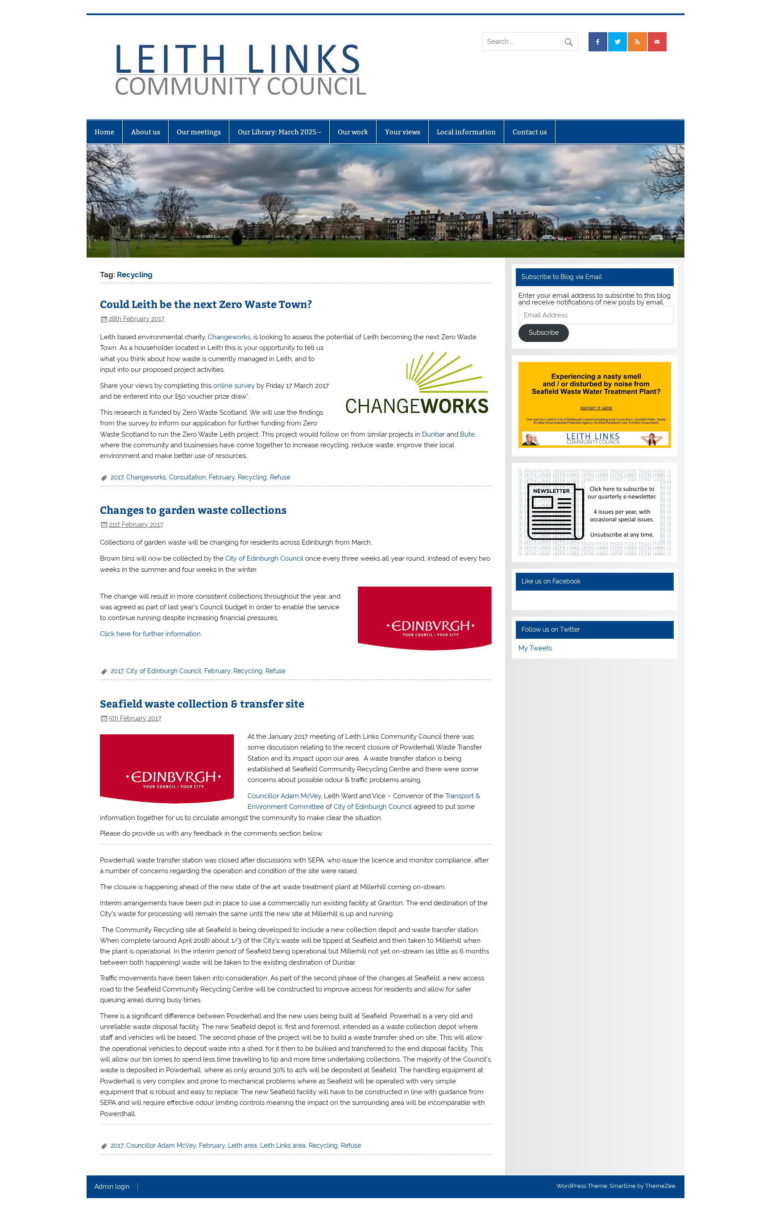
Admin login (112, 1187)
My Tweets (535, 648)
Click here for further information (150, 634)
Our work (353, 132)
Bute (467, 434)
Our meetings (199, 132)
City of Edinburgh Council (265, 558)
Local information (466, 132)
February (222, 477)
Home (104, 132)
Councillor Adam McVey (284, 796)
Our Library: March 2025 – (279, 132)
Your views (402, 132)
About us (145, 132)
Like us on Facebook (551, 581)
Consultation (187, 477)
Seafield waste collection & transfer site (202, 703)
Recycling (252, 477)
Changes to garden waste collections (193, 509)
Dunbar (433, 434)
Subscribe (544, 333)
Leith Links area (283, 1145)
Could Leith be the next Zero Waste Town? (206, 304)
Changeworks (229, 337)
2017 (117, 477)
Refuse (280, 477)
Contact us (530, 132)
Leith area (242, 1145)
